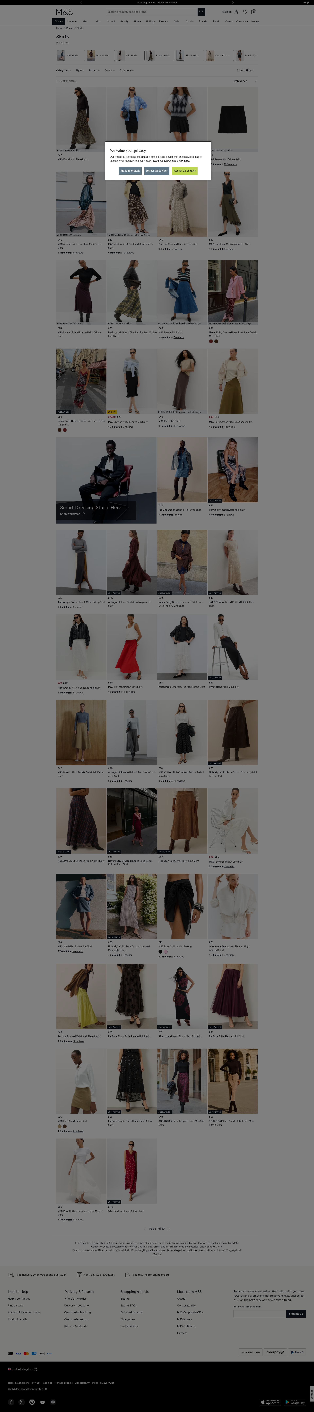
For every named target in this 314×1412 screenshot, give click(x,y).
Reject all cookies (156, 170)
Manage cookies (130, 170)
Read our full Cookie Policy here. (171, 160)
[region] (158, 160)
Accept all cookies (185, 170)
